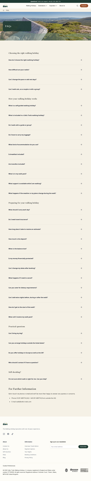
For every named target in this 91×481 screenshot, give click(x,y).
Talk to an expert (43, 1)
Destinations (41, 5)
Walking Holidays (31, 5)
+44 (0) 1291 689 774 (54, 1)
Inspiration (52, 5)
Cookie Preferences (9, 465)
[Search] (77, 5)
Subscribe (83, 446)
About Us (62, 5)
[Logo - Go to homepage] (45, 423)
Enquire (84, 5)
